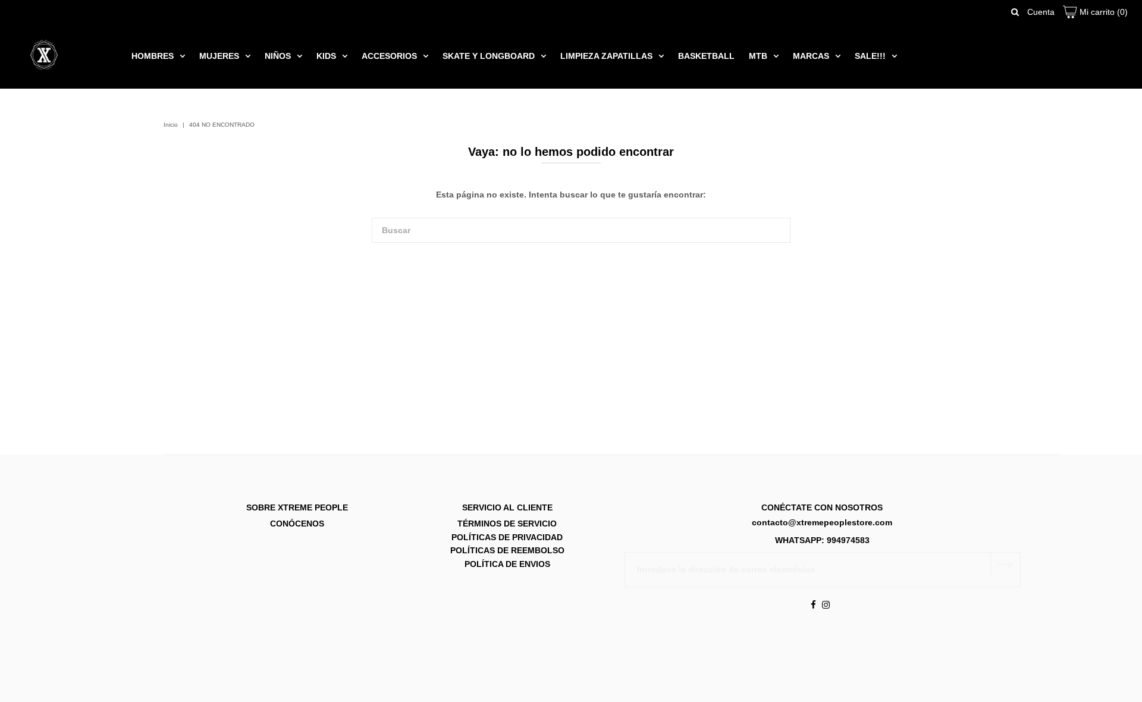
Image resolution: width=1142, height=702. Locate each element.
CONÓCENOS (297, 524)
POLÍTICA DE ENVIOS (507, 564)
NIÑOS (278, 56)
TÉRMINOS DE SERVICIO (507, 524)
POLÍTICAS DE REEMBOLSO (507, 551)
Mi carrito (1102, 12)
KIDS (326, 56)
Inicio (171, 124)
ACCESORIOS (389, 56)
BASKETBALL (706, 56)
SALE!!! (870, 56)
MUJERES (219, 56)
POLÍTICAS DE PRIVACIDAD (507, 537)
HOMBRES (152, 56)
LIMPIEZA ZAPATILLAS (606, 56)
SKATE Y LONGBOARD (489, 56)
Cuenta (1041, 12)
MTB (758, 56)
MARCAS (811, 56)
